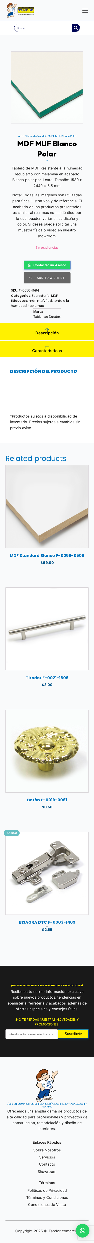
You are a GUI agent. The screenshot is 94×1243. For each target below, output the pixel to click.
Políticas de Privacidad (47, 1190)
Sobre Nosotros (47, 1150)
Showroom (47, 1171)
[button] (82, 1231)
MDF (44, 136)
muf (40, 300)
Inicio (21, 136)
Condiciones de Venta (47, 1204)
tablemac (36, 305)
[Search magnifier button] (76, 28)
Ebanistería (33, 136)
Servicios (47, 1157)
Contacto (47, 1164)
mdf (32, 300)
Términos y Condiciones (47, 1197)
